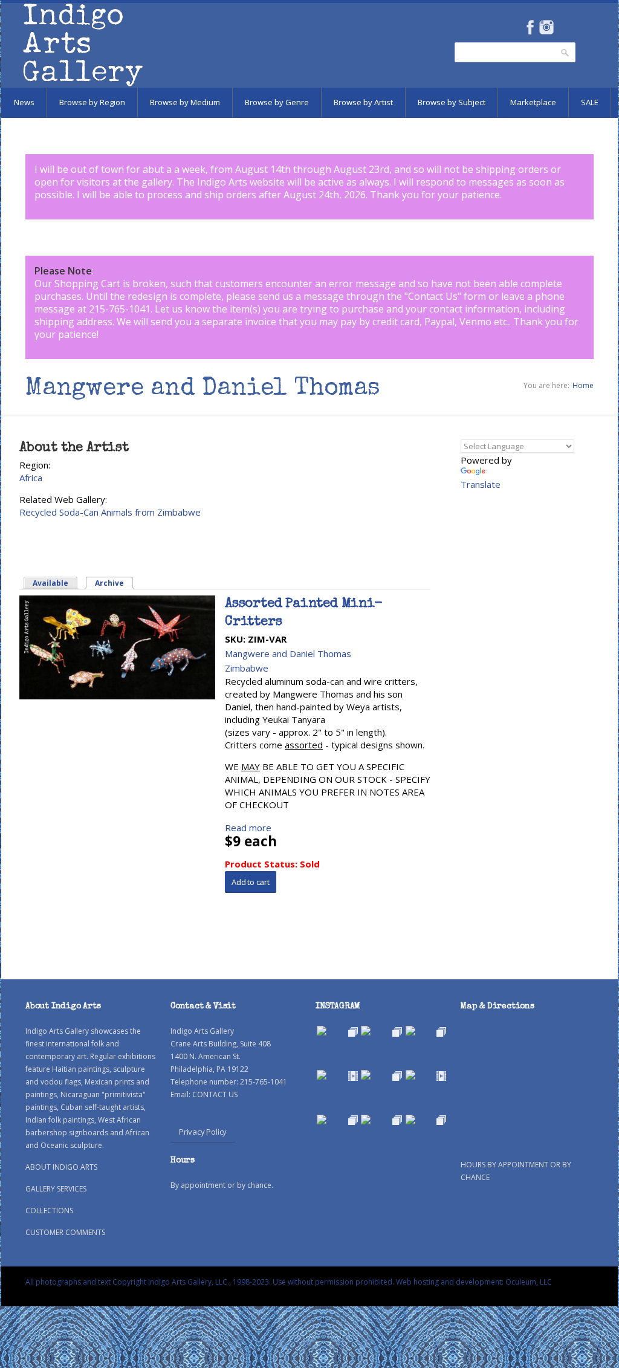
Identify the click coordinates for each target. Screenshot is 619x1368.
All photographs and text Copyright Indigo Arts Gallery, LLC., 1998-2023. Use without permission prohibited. (209, 1282)
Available (50, 583)
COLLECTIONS (49, 1210)
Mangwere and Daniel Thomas (288, 653)
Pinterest (564, 27)
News (24, 102)
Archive (114, 583)
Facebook (529, 27)
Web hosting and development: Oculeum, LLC (474, 1282)
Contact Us (433, 296)
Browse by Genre (277, 102)
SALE (589, 102)
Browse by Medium (185, 102)
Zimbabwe (246, 668)
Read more (248, 828)
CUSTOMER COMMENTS (65, 1232)
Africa (30, 478)
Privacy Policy (203, 1131)
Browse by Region (92, 102)
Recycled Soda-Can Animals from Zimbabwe (110, 512)
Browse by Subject (451, 102)
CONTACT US (215, 1094)
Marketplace (533, 102)
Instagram (546, 27)
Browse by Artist (363, 102)
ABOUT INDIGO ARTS (61, 1167)
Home (583, 385)
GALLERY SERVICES (55, 1189)
